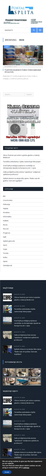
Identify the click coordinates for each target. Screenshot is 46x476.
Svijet (7, 47)
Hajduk (5, 208)
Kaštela (5, 221)
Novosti (5, 229)
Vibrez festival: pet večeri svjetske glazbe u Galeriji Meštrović (27, 298)
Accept (7, 472)
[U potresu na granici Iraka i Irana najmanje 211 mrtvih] (23, 55)
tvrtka (5, 257)
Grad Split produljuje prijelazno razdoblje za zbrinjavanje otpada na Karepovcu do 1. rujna (19, 167)
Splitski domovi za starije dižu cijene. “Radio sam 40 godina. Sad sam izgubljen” (21, 179)
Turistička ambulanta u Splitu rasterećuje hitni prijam (22, 162)
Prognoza (6, 233)
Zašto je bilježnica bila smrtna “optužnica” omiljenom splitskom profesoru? (26, 337)
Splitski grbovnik (9, 241)
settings (26, 468)
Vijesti (5, 261)
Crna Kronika (7, 200)
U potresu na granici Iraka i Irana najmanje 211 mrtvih (23, 71)
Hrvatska (6, 212)
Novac (5, 225)
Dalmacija (6, 204)
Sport (5, 245)
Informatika (7, 217)
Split (4, 237)
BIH (4, 196)
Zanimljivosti (7, 265)
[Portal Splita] (23, 9)
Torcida (5, 253)
